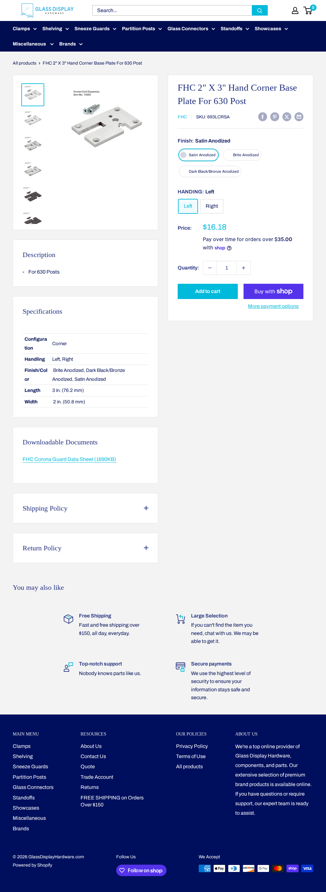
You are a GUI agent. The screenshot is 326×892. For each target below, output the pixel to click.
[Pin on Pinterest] (274, 116)
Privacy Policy (192, 746)
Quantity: (188, 267)
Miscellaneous (30, 43)
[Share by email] (298, 116)
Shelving (52, 28)
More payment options (273, 306)
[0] (308, 10)
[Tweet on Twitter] (286, 116)
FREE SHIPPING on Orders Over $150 (112, 801)
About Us (91, 746)
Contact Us (93, 756)
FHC (182, 117)
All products (24, 63)
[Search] (260, 10)
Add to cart (207, 291)
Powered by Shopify (32, 865)
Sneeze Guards (92, 28)
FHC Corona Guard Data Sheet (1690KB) (69, 459)
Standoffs (231, 28)
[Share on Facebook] (262, 116)
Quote (88, 766)
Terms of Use (191, 756)
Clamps (21, 28)
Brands (67, 43)
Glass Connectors (187, 28)
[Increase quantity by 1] (243, 268)
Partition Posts (138, 28)
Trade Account (97, 777)
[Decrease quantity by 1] (209, 268)
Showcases (268, 28)
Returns (90, 787)
